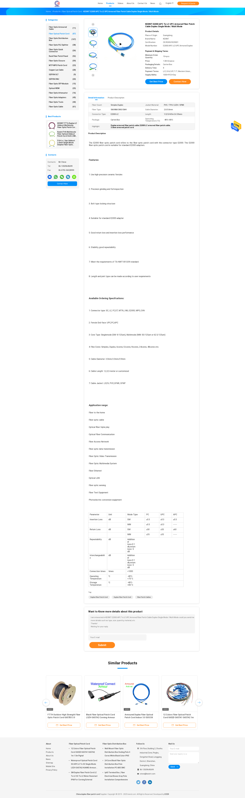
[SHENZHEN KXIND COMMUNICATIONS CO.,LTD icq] (74, 177)
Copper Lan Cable (62, 70)
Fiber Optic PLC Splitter (62, 45)
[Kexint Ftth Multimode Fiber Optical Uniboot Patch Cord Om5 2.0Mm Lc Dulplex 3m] (52, 134)
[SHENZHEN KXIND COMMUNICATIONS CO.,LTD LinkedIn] (150, 782)
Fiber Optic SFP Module (62, 84)
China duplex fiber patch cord (88, 794)
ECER (167, 794)
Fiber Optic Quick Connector (62, 50)
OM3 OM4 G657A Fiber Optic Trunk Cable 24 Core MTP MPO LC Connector (64, 717)
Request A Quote (188, 3)
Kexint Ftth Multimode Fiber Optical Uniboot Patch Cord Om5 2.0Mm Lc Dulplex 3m (67, 134)
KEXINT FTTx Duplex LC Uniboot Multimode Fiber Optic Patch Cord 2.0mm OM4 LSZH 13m (67, 125)
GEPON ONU (62, 79)
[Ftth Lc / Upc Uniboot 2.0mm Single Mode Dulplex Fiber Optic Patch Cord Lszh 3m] (52, 143)
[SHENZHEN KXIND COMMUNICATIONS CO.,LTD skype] (68, 177)
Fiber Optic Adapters (62, 97)
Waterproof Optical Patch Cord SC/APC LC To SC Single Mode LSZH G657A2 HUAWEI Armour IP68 (84, 764)
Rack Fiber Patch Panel (62, 56)
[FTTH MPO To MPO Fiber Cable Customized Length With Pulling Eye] (141, 693)
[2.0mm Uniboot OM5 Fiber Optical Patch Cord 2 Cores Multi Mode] (102, 693)
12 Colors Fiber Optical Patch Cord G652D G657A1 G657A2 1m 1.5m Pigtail (83, 752)
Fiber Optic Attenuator (62, 93)
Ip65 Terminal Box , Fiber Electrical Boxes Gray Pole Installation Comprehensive (116, 776)
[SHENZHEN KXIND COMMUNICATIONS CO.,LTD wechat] (62, 177)
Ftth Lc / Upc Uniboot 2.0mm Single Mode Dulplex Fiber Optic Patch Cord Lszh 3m (66, 143)
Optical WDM (62, 88)
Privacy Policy (51, 770)
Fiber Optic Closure (62, 61)
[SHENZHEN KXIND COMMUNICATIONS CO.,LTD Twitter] (138, 782)
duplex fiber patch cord (99, 597)
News (48, 759)
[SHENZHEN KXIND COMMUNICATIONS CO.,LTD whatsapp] (56, 177)
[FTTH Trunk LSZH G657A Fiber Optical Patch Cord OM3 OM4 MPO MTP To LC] (179, 693)
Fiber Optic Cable (62, 107)
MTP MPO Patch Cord (62, 65)
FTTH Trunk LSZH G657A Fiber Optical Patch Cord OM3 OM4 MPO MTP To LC (179, 717)
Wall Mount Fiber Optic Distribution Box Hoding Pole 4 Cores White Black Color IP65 (117, 752)
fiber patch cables (144, 597)
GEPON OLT (62, 74)
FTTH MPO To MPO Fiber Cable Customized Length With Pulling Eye (140, 717)
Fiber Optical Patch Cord (62, 34)
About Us (49, 756)
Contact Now (62, 184)
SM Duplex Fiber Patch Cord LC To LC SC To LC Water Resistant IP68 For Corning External (84, 776)
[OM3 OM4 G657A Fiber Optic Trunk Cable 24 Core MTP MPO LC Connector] (64, 693)
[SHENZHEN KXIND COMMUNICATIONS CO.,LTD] (57, 4)
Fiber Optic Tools (62, 102)
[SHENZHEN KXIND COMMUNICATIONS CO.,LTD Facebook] (144, 782)
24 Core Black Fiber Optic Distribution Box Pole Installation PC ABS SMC (115, 764)
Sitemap (49, 763)
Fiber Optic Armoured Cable (62, 28)
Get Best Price (156, 81)
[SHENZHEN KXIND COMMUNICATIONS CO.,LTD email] (50, 177)
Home (48, 748)
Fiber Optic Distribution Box (62, 39)
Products (50, 752)
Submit (102, 645)
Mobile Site (50, 766)
